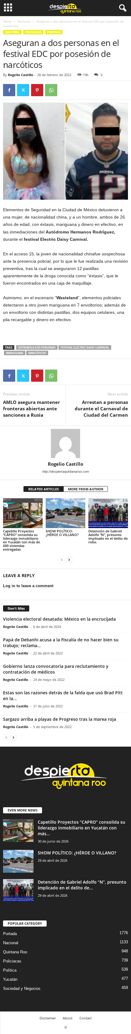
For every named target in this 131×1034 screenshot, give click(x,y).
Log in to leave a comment (28, 586)
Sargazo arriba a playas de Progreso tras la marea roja (59, 719)
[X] (23, 90)
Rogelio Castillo (20, 74)
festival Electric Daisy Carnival (85, 347)
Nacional (23, 21)
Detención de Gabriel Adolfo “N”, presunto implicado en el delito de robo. (108, 536)
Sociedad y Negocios (22, 988)
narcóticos (37, 353)
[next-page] (69, 559)
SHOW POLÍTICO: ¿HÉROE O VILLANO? (62, 533)
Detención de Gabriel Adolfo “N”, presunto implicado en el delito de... (82, 885)
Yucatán (10, 979)
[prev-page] (62, 559)
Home (7, 21)
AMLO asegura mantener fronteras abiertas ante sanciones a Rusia (31, 408)
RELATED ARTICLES (43, 489)
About (68, 1018)
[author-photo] (65, 443)
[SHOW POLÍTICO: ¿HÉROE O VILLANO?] (65, 513)
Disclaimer (48, 1018)
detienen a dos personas (36, 347)
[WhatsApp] (51, 90)
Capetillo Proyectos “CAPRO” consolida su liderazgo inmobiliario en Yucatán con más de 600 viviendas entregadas (21, 540)
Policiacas (33, 32)
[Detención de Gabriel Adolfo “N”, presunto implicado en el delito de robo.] (108, 513)
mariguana (14, 353)
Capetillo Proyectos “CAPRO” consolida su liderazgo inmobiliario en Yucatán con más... (81, 827)
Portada (53, 32)
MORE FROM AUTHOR (85, 489)
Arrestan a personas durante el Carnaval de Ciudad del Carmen (101, 408)
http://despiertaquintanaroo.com (65, 471)
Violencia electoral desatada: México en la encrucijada (59, 619)
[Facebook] (9, 90)
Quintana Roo (15, 952)
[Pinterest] (37, 90)
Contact (86, 1018)
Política (9, 970)
